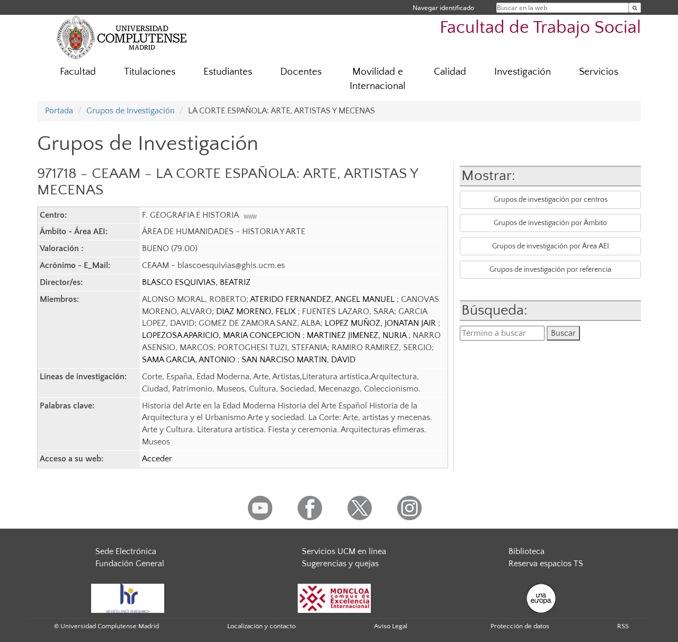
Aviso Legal (390, 626)
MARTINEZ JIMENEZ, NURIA (357, 335)
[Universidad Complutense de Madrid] (122, 37)
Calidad (450, 71)
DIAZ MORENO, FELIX (257, 311)
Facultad (78, 71)
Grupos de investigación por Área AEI (550, 246)
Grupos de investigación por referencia (550, 269)
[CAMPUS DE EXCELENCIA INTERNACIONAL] (334, 597)
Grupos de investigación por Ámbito (550, 223)
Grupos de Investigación (130, 110)
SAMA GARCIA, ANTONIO (189, 359)
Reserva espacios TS (545, 563)
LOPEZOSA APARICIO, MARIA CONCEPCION (222, 335)
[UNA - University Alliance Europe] (541, 597)
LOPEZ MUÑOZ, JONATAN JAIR (381, 323)
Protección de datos (519, 626)
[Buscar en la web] (635, 8)
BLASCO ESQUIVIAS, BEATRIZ (196, 282)
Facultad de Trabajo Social (540, 28)
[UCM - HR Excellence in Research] (127, 597)
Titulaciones (149, 71)
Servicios (598, 71)
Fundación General (129, 563)
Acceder (157, 458)
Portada (59, 110)
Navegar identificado (443, 7)
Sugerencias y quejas (340, 563)
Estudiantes (227, 71)
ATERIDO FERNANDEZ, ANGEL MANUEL (323, 299)
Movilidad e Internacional (378, 79)
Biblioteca (526, 551)
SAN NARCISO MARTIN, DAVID (298, 359)
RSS (623, 626)
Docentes (301, 71)
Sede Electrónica (125, 551)
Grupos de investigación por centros (551, 199)
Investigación (522, 71)
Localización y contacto (261, 626)
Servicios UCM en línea (344, 551)
